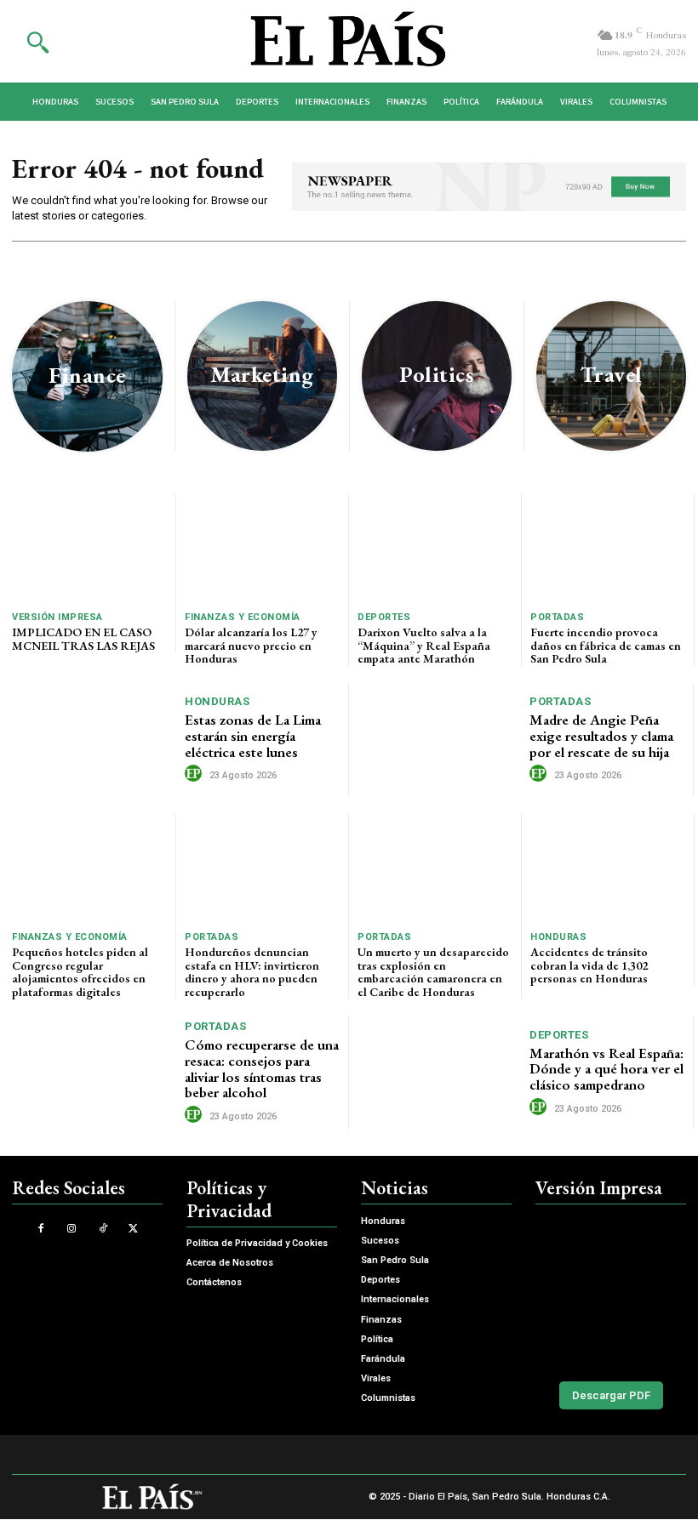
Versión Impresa (57, 617)
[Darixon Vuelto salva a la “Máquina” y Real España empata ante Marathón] (435, 548)
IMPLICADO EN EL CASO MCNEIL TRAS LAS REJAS (83, 638)
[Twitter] (133, 1228)
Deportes (384, 617)
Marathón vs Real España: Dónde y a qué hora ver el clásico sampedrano (606, 1069)
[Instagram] (72, 1228)
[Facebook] (41, 1228)
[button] (37, 41)
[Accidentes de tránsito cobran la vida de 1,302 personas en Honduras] (607, 868)
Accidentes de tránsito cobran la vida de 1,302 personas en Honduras (589, 965)
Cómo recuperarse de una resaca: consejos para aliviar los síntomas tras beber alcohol (262, 1068)
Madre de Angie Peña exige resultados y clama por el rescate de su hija (601, 735)
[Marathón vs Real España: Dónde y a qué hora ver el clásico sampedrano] (439, 1073)
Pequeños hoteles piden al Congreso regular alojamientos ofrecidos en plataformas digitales (80, 971)
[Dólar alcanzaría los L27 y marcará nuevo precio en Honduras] (262, 548)
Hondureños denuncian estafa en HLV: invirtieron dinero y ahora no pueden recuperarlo (252, 971)
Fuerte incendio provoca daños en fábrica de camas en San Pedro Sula (605, 645)
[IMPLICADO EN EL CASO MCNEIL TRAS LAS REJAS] (89, 548)
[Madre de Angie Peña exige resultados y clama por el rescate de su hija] (439, 740)
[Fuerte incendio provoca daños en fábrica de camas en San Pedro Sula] (607, 548)
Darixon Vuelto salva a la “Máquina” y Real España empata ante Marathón (424, 645)
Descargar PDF (611, 1395)
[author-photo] (196, 774)
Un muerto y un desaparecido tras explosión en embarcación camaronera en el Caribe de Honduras (433, 971)
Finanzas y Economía (242, 617)
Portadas (557, 617)
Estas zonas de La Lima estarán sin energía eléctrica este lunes (253, 735)
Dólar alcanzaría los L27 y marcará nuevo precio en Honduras (251, 645)
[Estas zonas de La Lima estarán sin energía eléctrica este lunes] (94, 740)
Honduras (217, 701)
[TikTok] (102, 1228)
